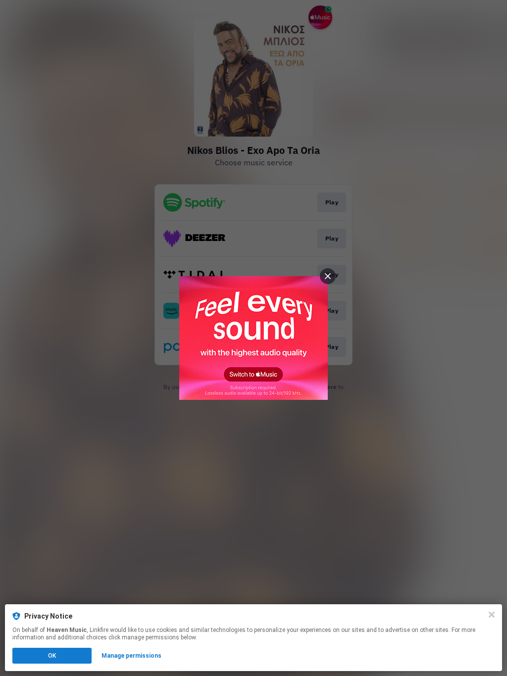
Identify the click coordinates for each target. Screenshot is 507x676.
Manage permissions (131, 655)
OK (52, 655)
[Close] (492, 615)
